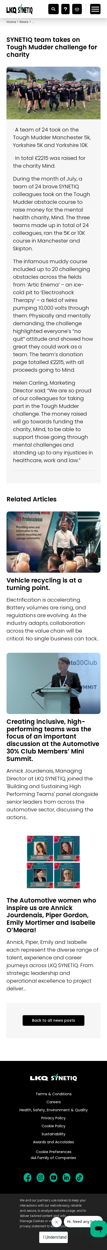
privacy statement (33, 1226)
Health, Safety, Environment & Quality (53, 1110)
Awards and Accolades (53, 1142)
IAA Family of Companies (53, 1157)
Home (11, 22)
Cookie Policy (53, 1126)
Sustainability (53, 1134)
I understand (54, 1237)
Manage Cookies (32, 1221)
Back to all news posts (53, 1020)
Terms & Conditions (54, 1094)
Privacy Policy (53, 1118)
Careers (53, 1102)
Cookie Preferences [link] (53, 1151)
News (23, 22)
